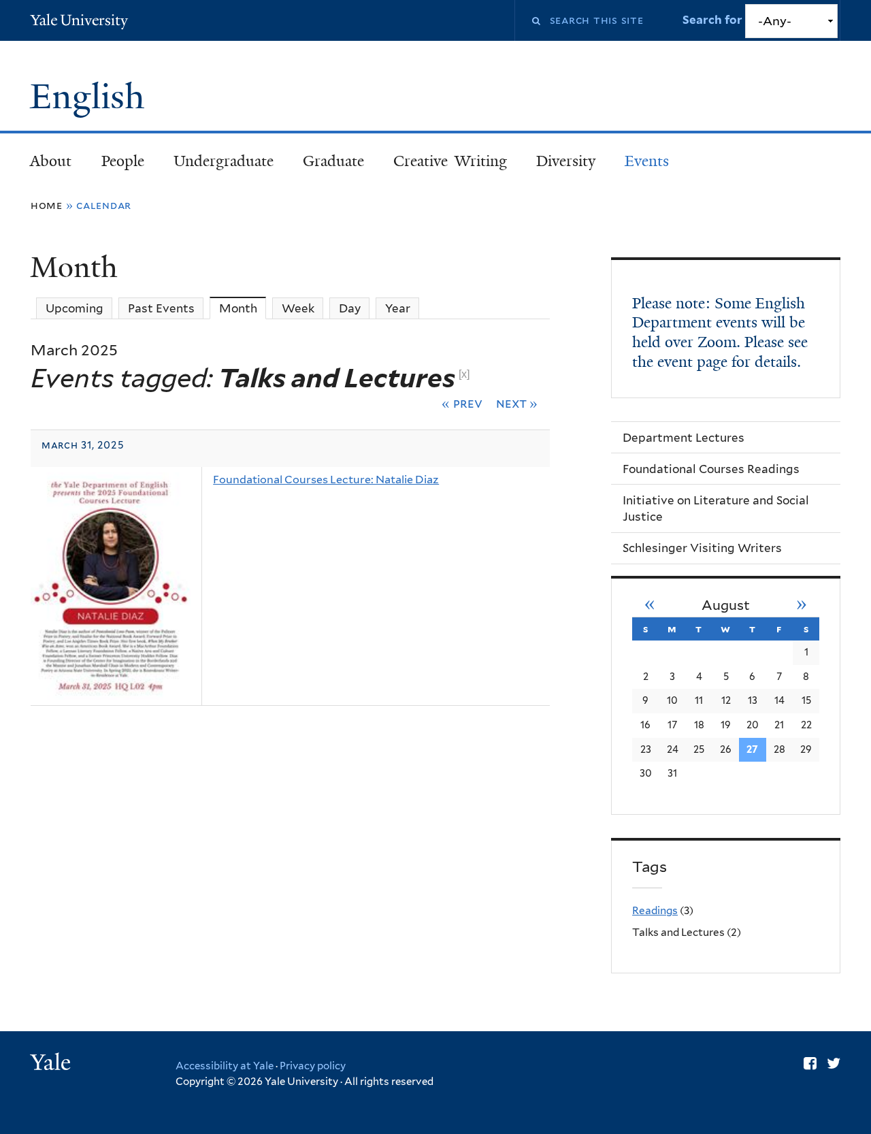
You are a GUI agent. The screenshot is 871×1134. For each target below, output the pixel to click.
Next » (517, 402)
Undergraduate (224, 161)
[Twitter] (833, 1063)
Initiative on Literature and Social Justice (716, 508)
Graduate (333, 161)
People (122, 161)
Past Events (161, 308)
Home (47, 205)
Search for (714, 20)
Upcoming (74, 308)
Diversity (565, 161)
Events (647, 161)
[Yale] (52, 1064)
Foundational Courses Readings (711, 469)
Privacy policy (313, 1066)
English (92, 96)
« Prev (462, 402)
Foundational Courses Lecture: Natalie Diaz (326, 479)
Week (298, 308)
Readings (655, 910)
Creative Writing (450, 161)
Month (243, 308)
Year (397, 308)
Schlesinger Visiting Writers (702, 548)
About (50, 161)
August (726, 605)
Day (350, 308)
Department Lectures (683, 437)
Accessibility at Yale (225, 1066)
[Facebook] (810, 1063)
